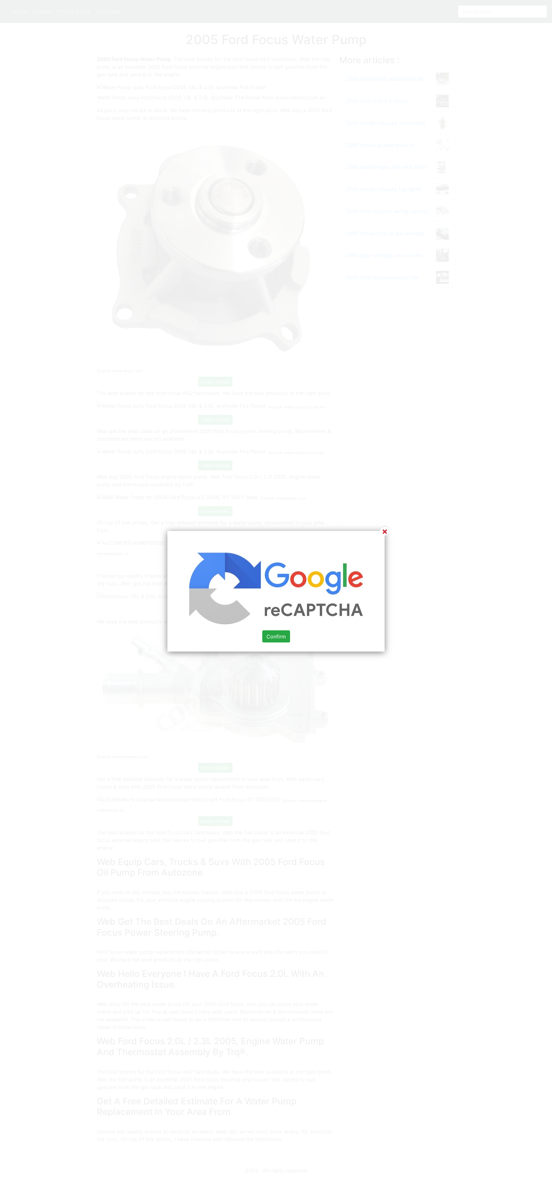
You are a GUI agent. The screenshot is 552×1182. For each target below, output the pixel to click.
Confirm (276, 636)
